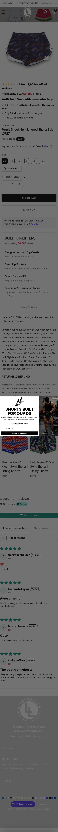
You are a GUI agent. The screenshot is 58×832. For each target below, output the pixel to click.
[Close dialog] (57, 398)
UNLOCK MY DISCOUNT (19, 433)
